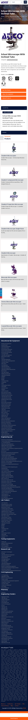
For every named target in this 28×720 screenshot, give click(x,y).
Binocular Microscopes (9, 277)
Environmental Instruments (6, 349)
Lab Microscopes (4, 391)
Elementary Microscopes (6, 394)
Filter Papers (3, 364)
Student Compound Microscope (12, 180)
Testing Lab (3, 542)
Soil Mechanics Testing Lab (6, 630)
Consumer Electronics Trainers (7, 510)
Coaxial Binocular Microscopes (11, 326)
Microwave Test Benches (6, 518)
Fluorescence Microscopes (6, 395)
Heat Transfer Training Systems (7, 471)
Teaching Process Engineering (7, 490)
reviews (4, 132)
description (5, 108)
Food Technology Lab (5, 604)
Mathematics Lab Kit (5, 411)
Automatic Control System (6, 447)
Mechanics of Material (5, 620)
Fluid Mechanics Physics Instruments (8, 425)
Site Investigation (4, 546)
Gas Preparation (4, 365)
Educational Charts (5, 348)
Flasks (2, 384)
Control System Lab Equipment (7, 457)
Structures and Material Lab (6, 634)
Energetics (3, 465)
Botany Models (4, 345)
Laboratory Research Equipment (7, 555)
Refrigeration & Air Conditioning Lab (8, 485)
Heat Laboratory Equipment (7, 427)
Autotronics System (5, 450)
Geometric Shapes (5, 414)
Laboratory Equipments (6, 563)
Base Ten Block (4, 412)
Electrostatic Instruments (6, 424)
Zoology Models (4, 354)
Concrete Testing (4, 583)
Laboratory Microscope (12, 60)
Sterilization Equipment (6, 569)
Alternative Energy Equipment (7, 444)
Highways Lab (4, 607)
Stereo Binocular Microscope (11, 302)
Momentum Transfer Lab (6, 483)
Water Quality (4, 641)
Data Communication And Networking (9, 458)
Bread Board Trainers (5, 507)
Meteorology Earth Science (6, 431)
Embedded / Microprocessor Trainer (8, 514)
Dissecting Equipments (6, 346)
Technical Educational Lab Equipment (9, 491)
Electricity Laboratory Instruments (8, 421)
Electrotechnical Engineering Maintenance (10, 464)
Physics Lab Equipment (6, 418)
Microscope (3, 401)
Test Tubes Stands (5, 372)
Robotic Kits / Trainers (5, 521)
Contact (17, 706)
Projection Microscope (6, 404)
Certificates (10, 704)
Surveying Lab (4, 635)
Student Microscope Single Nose (12, 229)
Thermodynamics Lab (5, 495)
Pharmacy (3, 592)
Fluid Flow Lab (4, 601)
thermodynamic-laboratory (6, 638)
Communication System (6, 455)
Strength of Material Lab (6, 632)
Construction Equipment (6, 585)
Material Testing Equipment (6, 543)
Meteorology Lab (4, 622)
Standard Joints (4, 388)
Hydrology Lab (4, 610)
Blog (12, 706)
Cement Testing (4, 579)
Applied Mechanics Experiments (7, 445)
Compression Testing (5, 582)
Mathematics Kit (4, 415)
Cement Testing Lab (5, 600)
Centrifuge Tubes (4, 381)
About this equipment (8, 94)
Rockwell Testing (4, 544)
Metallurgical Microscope (6, 399)
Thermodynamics (4, 494)
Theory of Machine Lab (6, 493)
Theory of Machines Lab (6, 637)
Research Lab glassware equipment (8, 566)
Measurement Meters (5, 565)
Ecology (3, 553)
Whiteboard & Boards (5, 374)
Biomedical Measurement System (8, 454)
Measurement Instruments (6, 428)
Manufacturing (4, 614)
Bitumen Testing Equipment (7, 578)
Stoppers (3, 389)
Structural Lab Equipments (6, 488)
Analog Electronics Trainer (6, 504)
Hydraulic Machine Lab (6, 473)
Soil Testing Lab (4, 631)
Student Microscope (8, 253)
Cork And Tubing (4, 362)
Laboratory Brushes (5, 366)
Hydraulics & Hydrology (6, 474)
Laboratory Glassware (5, 375)
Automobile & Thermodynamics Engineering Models (12, 448)
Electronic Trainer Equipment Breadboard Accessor (11, 461)
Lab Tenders (18, 704)
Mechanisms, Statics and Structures (8, 481)
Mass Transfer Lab (5, 478)
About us (3, 704)
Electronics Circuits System (6, 462)
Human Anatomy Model (6, 351)
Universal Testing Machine (6, 547)
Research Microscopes (6, 405)
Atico (24, 708)
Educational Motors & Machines (7, 513)
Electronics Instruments (6, 422)
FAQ (23, 704)
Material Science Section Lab (7, 617)
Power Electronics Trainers (6, 520)
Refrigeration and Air (5, 628)
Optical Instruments (5, 434)
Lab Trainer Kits (4, 503)
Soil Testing (3, 586)
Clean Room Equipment (6, 556)
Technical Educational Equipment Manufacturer (11, 441)
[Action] (1, 289)
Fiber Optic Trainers (5, 516)
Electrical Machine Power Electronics (8, 460)
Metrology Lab (4, 624)
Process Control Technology (7, 484)
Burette (2, 379)
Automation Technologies (6, 552)
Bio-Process (3, 451)
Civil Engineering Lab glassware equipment (10, 581)
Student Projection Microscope (12, 204)
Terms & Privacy (5, 706)
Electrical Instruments (5, 419)
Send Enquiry (14, 718)
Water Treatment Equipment (7, 498)
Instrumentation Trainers (6, 517)
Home (2, 17)
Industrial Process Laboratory (7, 611)
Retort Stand (3, 371)
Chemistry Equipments (5, 359)
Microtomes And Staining (6, 352)
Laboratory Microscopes (6, 398)
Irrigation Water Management (7, 477)
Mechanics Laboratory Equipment (8, 429)
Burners (2, 358)
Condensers (3, 382)
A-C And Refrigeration (5, 442)
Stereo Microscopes (5, 407)
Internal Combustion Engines (7, 475)
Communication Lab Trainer (7, 508)
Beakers (3, 378)
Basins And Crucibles (5, 356)
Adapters (3, 376)
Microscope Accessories (6, 402)
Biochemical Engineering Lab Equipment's (9, 452)
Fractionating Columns (6, 385)
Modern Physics (4, 432)
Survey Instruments (5, 588)
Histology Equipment (5, 559)
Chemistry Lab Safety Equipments (8, 361)
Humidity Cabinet (4, 560)
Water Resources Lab (5, 642)
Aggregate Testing (5, 576)
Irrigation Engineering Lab (6, 612)
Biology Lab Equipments (6, 344)
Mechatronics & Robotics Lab (7, 621)
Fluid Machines (4, 468)
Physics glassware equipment (7, 435)
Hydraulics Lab (4, 608)
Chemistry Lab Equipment (6, 355)
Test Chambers (4, 562)
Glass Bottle (3, 386)
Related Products (7, 98)
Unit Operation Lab (5, 640)
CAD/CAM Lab (4, 598)
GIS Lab (3, 605)
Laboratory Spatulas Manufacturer (8, 369)
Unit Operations (4, 497)
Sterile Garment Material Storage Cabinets (9, 568)
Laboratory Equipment (5, 368)
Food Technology (5, 470)
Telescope (3, 409)
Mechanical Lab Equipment (6, 440)
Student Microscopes (8, 155)
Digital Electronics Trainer (6, 511)
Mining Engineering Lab (6, 625)
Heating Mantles (4, 557)
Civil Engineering (4, 575)
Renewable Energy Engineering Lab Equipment (10, 487)
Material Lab (3, 615)
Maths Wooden (4, 417)
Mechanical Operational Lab (7, 480)
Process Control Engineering (7, 627)
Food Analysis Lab (5, 602)
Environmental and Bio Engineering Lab (9, 467)
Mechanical (3, 618)
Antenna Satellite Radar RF (6, 506)
